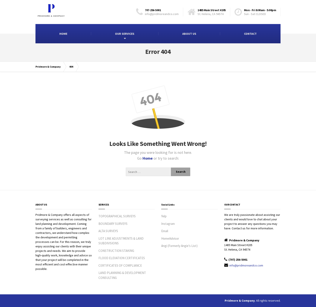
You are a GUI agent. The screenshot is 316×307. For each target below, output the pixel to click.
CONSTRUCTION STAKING (116, 251)
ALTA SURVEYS (108, 231)
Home (148, 158)
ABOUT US (189, 34)
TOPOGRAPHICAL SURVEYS (117, 216)
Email (164, 231)
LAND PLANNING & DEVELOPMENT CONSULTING (122, 275)
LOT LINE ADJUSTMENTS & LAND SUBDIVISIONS (121, 240)
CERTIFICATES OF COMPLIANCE (120, 265)
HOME (63, 34)
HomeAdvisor (170, 238)
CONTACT (250, 34)
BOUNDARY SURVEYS (112, 224)
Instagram (168, 224)
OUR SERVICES (124, 34)
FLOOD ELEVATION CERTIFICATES (121, 258)
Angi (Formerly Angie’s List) (179, 246)
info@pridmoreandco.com (246, 265)
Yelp (164, 216)
